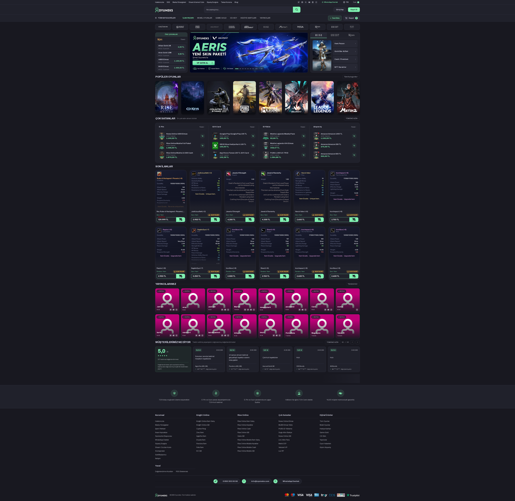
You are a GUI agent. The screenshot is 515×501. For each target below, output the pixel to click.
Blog (236, 2)
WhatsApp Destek (331, 2)
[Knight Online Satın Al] (335, 27)
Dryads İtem (200, 440)
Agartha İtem (201, 436)
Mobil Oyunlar (325, 425)
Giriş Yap (340, 10)
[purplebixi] (296, 300)
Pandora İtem (201, 444)
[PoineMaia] (296, 326)
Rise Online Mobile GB (246, 451)
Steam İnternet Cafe (196, 2)
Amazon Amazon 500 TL (331, 154)
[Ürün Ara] (296, 10)
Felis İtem (200, 447)
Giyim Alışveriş (325, 447)
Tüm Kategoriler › (351, 77)
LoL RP (281, 451)
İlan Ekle (334, 18)
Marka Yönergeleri (179, 2)
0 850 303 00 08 (230, 481)
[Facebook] (245, 310)
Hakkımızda (159, 2)
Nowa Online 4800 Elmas (176, 134)
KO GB (199, 451)
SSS (168, 2)
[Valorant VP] (214, 27)
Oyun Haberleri (325, 444)
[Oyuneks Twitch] (298, 2)
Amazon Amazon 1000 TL (331, 134)
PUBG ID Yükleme (285, 429)
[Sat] (215, 219)
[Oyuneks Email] (244, 481)
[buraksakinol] (219, 326)
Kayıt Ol (354, 10)
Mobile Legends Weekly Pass (282, 134)
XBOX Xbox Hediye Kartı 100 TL (233, 144)
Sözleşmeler (160, 451)
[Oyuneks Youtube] (309, 2)
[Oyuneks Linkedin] (312, 2)
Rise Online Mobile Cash (247, 447)
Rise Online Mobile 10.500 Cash (179, 153)
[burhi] (167, 326)
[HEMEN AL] (202, 136)
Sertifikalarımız (160, 455)
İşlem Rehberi (160, 429)
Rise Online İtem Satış (246, 421)
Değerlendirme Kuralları (164, 471)
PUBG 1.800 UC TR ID (279, 153)
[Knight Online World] (335, 35)
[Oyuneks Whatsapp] (275, 481)
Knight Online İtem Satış (205, 421)
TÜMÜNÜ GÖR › (352, 118)
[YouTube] (173, 310)
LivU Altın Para (284, 440)
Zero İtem (200, 432)
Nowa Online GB (285, 436)
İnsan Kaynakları (161, 432)
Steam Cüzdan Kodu (163, 447)
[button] (346, 2)
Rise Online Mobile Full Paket (178, 143)
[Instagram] (176, 310)
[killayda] (245, 326)
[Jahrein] (167, 300)
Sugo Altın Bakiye (285, 432)
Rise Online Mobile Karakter (248, 444)
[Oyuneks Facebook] (302, 2)
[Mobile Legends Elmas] (180, 27)
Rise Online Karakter (245, 425)
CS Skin (323, 436)
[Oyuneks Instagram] (316, 2)
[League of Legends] (232, 27)
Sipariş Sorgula (212, 2)
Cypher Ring (201, 429)
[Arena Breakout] (249, 27)
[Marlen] (245, 300)
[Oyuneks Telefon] (215, 481)
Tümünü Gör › (353, 284)
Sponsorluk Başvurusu (163, 436)
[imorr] (270, 326)
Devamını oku (335, 361)
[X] (170, 310)
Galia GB (241, 436)
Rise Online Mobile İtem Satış (249, 440)
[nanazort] (193, 326)
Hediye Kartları (325, 429)
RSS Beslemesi (182, 471)
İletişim (158, 458)
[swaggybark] (270, 300)
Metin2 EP (282, 444)
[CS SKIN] (163, 27)
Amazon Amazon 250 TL (331, 144)
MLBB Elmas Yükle (286, 425)
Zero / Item (160, 215)
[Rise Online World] (266, 27)
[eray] (193, 300)
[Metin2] (283, 27)
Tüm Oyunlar (325, 421)
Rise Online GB (243, 432)
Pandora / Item (161, 271)
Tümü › (183, 39)
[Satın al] (180, 219)
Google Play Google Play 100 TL (233, 134)
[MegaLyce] (322, 326)
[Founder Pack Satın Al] (300, 27)
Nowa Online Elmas (286, 421)
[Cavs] (322, 300)
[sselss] (348, 300)
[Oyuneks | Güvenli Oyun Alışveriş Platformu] (164, 9)
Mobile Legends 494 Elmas (281, 143)
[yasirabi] (219, 300)
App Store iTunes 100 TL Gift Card (234, 153)
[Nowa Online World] (317, 27)
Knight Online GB (202, 425)
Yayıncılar (323, 440)
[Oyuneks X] (305, 2)
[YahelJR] (348, 326)
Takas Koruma (226, 2)
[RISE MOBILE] (352, 27)
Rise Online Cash (244, 429)
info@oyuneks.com (260, 481)
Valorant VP (283, 447)
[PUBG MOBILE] (197, 27)
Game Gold (324, 432)
